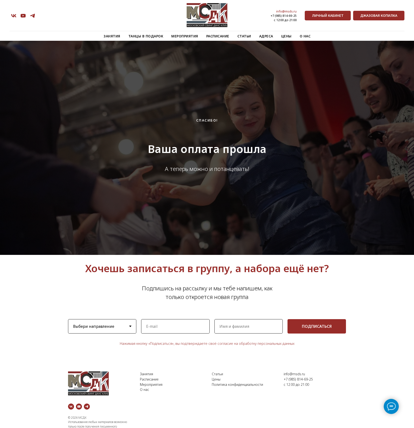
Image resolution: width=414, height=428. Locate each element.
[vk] (14, 16)
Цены (286, 36)
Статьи (244, 36)
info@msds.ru (286, 11)
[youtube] (23, 16)
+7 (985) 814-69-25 (284, 15)
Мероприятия (184, 36)
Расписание (217, 36)
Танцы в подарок (145, 36)
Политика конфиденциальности (237, 384)
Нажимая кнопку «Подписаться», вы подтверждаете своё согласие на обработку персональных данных (207, 343)
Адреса (266, 36)
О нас (305, 36)
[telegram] (32, 16)
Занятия (112, 36)
